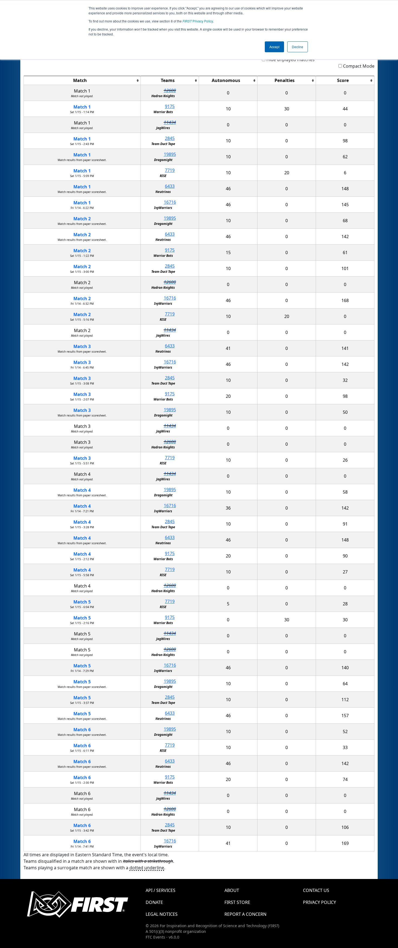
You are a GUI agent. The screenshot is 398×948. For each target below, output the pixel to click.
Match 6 (82, 730)
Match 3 (82, 346)
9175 (170, 106)
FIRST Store (237, 902)
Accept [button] (274, 46)
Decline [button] (297, 46)
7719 (170, 170)
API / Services (160, 890)
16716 (170, 202)
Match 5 (82, 602)
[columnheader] (82, 80)
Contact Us (316, 890)
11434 (170, 122)
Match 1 (82, 107)
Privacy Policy (197, 21)
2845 (170, 138)
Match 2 (82, 219)
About (231, 890)
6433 (170, 186)
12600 (170, 90)
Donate (154, 902)
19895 (170, 154)
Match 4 (82, 490)
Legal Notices (162, 914)
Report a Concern (245, 914)
